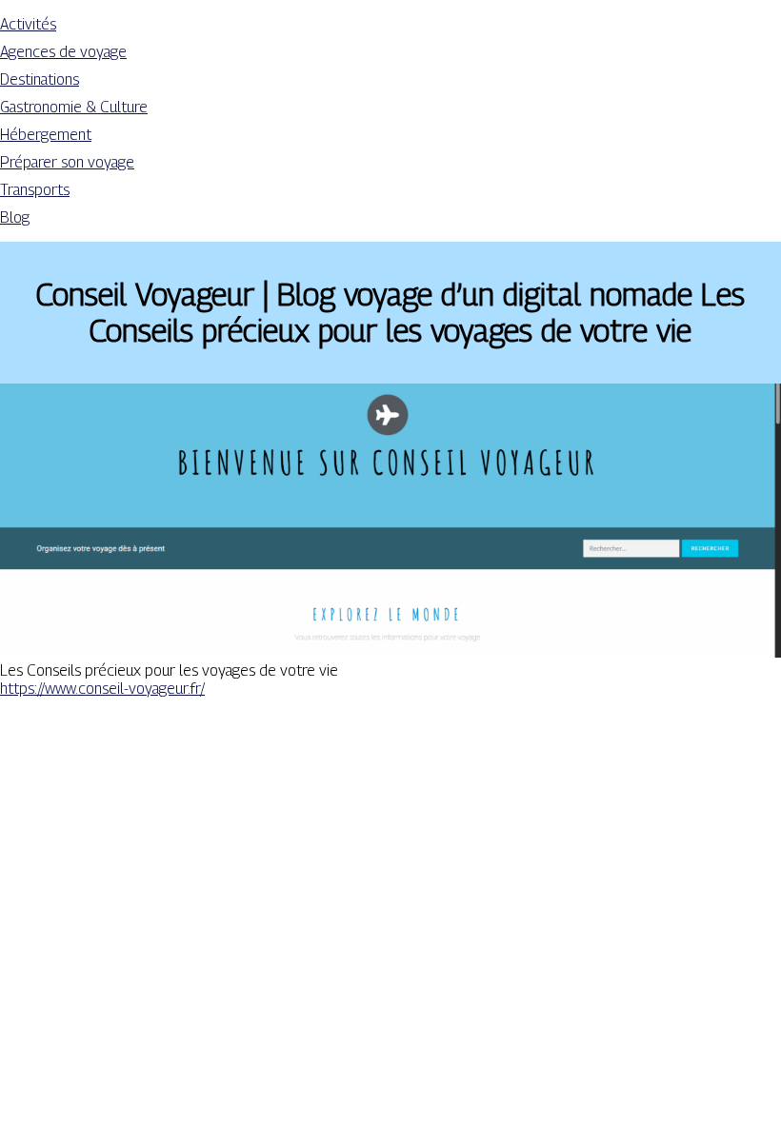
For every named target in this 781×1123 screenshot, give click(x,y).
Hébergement (45, 135)
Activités (28, 24)
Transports (35, 190)
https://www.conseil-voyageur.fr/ (102, 689)
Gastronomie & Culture (74, 107)
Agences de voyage (63, 52)
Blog (15, 217)
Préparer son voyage (67, 162)
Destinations (39, 79)
